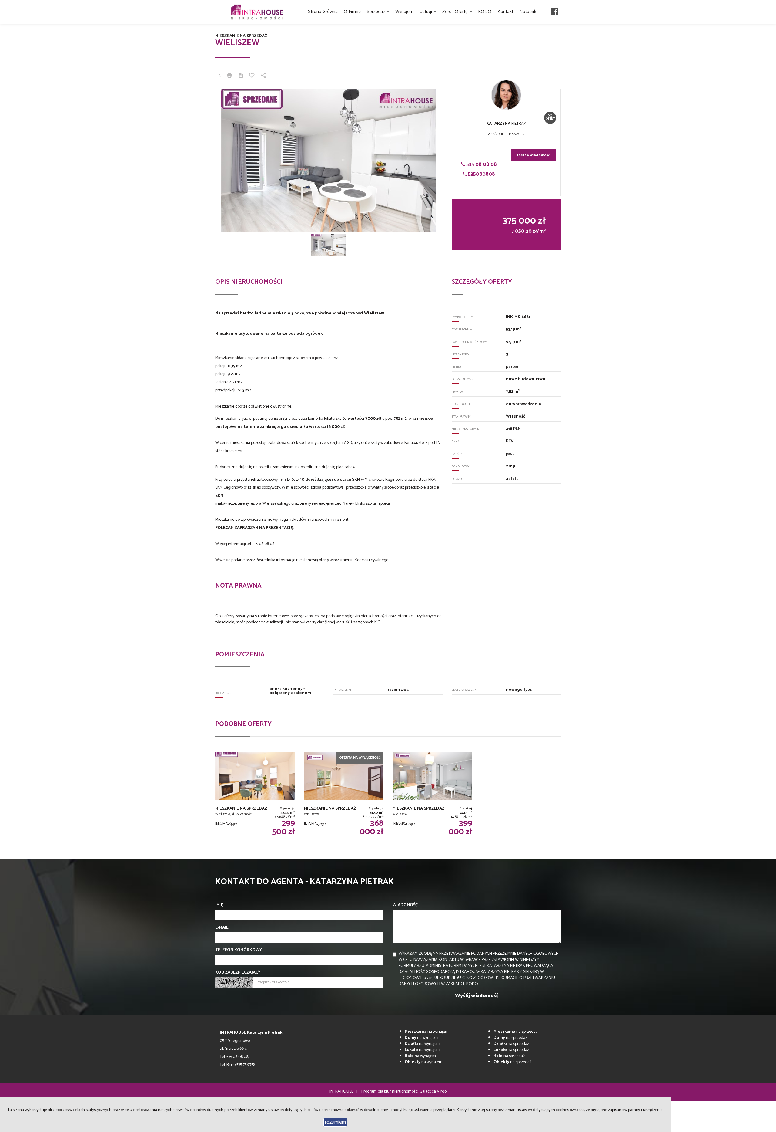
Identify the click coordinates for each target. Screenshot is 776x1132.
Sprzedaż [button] (376, 11)
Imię (219, 905)
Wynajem (404, 11)
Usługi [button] (426, 11)
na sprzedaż (515, 1031)
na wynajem (427, 1031)
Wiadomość (405, 905)
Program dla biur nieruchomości (390, 1091)
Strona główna (323, 11)
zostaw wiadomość (533, 155)
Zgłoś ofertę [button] (455, 11)
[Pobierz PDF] (240, 76)
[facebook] (554, 12)
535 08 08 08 (481, 164)
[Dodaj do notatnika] (252, 76)
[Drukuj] (229, 76)
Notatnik (527, 11)
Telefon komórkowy (238, 950)
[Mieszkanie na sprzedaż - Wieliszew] (344, 798)
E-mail (221, 928)
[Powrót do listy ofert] (219, 76)
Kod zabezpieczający (237, 973)
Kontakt (505, 11)
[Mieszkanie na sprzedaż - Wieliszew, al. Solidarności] (255, 798)
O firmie (352, 11)
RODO (484, 11)
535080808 (481, 174)
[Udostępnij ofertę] (263, 76)
